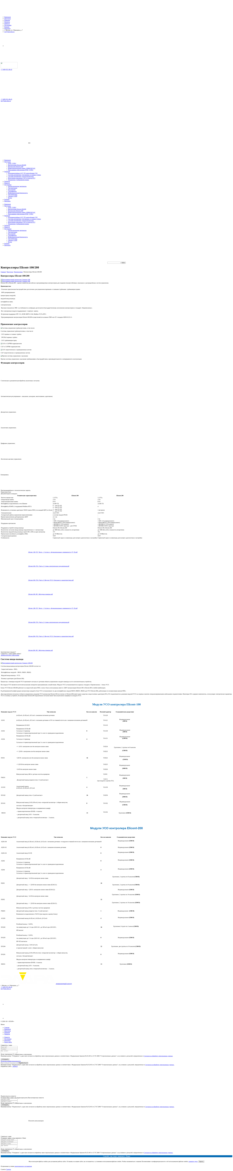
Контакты (7, 28)
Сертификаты (12, 191)
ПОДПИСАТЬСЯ (23, 1063)
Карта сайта (8, 1042)
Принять (201, 1161)
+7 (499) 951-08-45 (6, 69)
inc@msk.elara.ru (9, 32)
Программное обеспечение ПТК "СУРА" (20, 170)
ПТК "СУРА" (12, 163)
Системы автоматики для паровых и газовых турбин (24, 175)
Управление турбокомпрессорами (18, 180)
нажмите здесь (193, 1161)
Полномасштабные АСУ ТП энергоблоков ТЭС (23, 173)
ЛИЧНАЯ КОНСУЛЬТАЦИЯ (10, 655)
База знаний (11, 189)
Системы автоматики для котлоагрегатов (21, 176)
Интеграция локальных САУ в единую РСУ (21, 178)
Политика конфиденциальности (11, 1061)
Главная (6, 1027)
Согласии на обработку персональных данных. (159, 1064)
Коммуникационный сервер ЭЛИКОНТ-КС (21, 168)
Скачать (8, 1169)
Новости (7, 23)
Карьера (6, 27)
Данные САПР (12, 196)
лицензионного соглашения (23, 1166)
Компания (7, 17)
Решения (7, 20)
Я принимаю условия (7, 1166)
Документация (12, 188)
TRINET (15, 1066)
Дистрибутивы (12, 194)
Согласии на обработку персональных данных (158, 1056)
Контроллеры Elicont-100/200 (17, 165)
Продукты (7, 18)
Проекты (7, 22)
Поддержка (7, 25)
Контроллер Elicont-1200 (15, 166)
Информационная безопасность (18, 193)
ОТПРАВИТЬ (5, 1059)
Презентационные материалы (17, 186)
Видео (10, 198)
